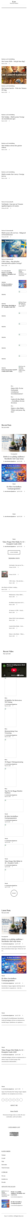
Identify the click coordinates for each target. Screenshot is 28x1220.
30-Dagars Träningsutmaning (14, 762)
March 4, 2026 (4, 63)
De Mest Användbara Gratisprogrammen (14, 488)
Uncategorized (6, 271)
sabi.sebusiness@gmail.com (17, 1196)
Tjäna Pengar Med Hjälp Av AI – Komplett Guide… (13, 862)
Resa (12, 386)
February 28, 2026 (5, 208)
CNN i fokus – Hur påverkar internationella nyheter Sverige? (12, 262)
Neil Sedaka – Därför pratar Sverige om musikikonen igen (13, 118)
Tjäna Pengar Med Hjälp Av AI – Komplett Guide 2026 (14, 543)
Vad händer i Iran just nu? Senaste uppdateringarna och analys (12, 205)
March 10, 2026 (8, 705)
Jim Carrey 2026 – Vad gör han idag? (13, 61)
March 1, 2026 (4, 265)
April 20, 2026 (19, 491)
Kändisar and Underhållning (8, 59)
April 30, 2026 (19, 461)
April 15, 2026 (7, 887)
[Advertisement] (14, 23)
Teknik (4, 282)
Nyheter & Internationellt (7, 201)
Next (20, 1099)
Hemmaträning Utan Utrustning (11, 732)
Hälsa (6, 698)
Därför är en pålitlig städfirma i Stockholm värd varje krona (14, 458)
